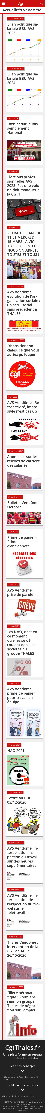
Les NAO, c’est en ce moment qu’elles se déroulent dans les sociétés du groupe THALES (22, 642)
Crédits (40, 1106)
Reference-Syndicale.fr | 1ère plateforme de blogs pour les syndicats (26, 1109)
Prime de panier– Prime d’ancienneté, (22, 541)
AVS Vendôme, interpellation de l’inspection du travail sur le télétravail (23, 904)
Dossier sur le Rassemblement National (23, 128)
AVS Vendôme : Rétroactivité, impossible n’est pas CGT (23, 407)
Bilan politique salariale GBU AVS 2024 (22, 78)
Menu (3, 3)
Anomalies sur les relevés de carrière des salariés (23, 461)
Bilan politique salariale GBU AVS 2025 (22, 28)
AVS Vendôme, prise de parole (20, 592)
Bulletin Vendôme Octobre (22, 504)
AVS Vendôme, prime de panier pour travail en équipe (21, 695)
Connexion (4, 1106)
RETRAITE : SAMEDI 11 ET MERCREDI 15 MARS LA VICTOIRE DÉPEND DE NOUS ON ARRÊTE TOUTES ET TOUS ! (23, 243)
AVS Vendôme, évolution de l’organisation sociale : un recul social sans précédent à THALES (23, 302)
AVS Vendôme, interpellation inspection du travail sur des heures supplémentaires (22, 857)
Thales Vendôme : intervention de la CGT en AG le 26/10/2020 (22, 949)
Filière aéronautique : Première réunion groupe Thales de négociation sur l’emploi (23, 1001)
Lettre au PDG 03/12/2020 (19, 800)
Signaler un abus (16, 1106)
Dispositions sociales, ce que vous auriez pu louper (23, 350)
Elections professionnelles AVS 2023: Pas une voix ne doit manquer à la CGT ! (23, 185)
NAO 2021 (15, 750)
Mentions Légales (29, 1106)
